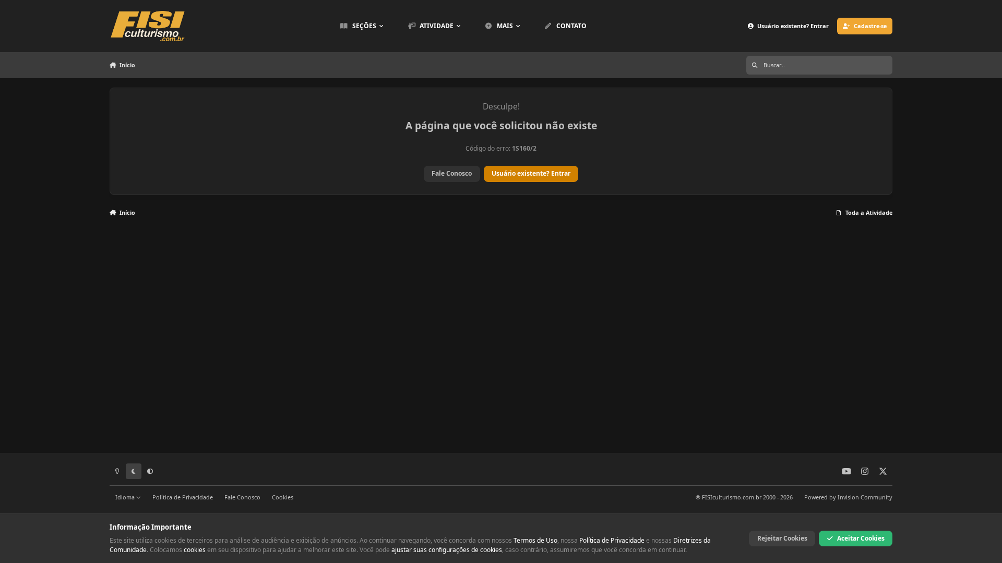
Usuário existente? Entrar (531, 173)
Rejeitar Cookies (782, 538)
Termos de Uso (535, 540)
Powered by (848, 497)
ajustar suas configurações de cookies (446, 549)
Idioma (125, 497)
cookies (195, 549)
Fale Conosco (452, 173)
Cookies (282, 497)
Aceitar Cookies (861, 538)
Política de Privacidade (182, 497)
